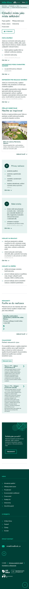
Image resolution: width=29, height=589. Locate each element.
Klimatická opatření (9, 483)
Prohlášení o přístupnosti (9, 565)
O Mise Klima (8, 521)
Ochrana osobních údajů (16, 563)
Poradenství (11, 451)
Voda (18, 6)
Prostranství (11, 6)
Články (6, 527)
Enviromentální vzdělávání (11, 493)
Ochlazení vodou (5, 7)
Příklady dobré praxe (10, 486)
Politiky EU (7, 499)
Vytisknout (9, 31)
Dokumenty (7, 502)
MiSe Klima (4, 6)
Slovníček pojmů (9, 506)
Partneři (6, 524)
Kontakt (6, 530)
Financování (7, 496)
